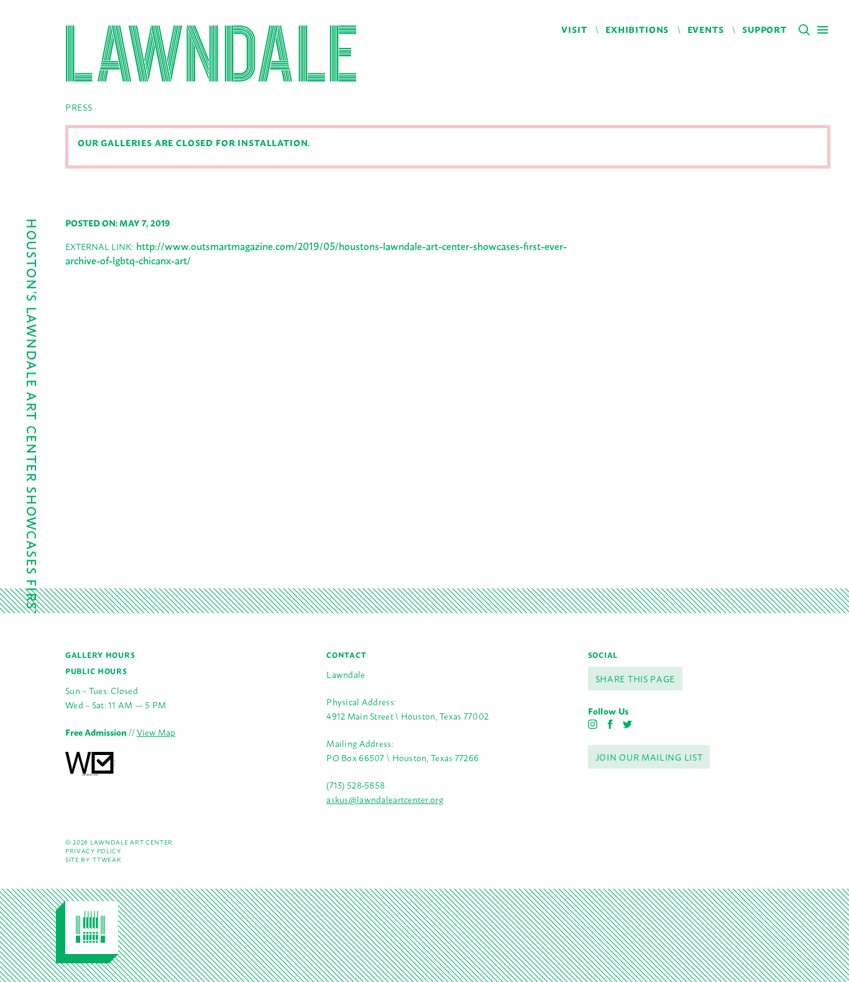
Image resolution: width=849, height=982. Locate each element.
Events (705, 29)
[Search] (804, 29)
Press (79, 107)
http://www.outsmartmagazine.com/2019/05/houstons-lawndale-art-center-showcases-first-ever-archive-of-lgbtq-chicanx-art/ (316, 253)
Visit (574, 29)
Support (764, 29)
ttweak (107, 859)
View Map (156, 732)
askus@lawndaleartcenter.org (384, 799)
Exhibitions (637, 29)
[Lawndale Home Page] (211, 53)
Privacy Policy (93, 850)
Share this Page (635, 678)
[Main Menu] (822, 29)
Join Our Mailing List (649, 756)
